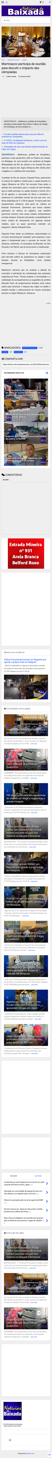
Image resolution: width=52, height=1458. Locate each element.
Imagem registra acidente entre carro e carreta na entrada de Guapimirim (23, 764)
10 (7, 1032)
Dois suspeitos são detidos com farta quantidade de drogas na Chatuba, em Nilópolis (23, 970)
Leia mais (33, 744)
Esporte (24, 60)
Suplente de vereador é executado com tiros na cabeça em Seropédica (24, 459)
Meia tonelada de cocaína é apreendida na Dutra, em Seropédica (25, 415)
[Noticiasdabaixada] (10, 2)
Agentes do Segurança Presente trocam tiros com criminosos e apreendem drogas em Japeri (23, 1005)
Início (3, 60)
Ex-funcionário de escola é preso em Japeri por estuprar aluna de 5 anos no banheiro (26, 936)
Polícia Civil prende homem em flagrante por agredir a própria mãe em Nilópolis (25, 660)
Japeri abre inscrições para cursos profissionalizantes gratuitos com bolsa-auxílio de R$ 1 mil (24, 1039)
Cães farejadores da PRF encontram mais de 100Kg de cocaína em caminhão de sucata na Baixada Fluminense (25, 392)
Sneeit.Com (30, 1453)
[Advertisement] (22, 98)
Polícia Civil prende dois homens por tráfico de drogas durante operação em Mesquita (25, 901)
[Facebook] (3, 2)
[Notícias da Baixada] (26, 15)
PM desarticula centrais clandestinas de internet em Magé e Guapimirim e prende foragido (26, 798)
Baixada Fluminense (13, 60)
